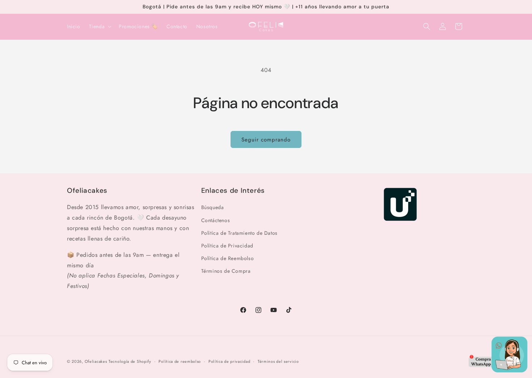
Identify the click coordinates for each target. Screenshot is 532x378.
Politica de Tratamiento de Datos (239, 233)
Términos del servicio (278, 361)
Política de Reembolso (227, 258)
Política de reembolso (180, 361)
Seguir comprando (266, 140)
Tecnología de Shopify (130, 361)
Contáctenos (215, 220)
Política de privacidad (229, 361)
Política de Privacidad (227, 245)
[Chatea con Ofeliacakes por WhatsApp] (498, 356)
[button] (100, 26)
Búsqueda (212, 207)
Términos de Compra (226, 271)
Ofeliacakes (96, 361)
